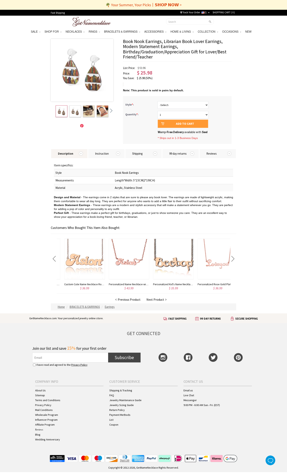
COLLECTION (207, 31)
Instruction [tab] (102, 153)
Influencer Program (46, 419)
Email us (188, 390)
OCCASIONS (231, 31)
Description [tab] (65, 153)
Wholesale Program (46, 415)
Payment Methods (119, 415)
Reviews (39, 429)
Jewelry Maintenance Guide (125, 400)
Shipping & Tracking (120, 390)
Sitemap (40, 395)
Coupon (113, 424)
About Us (40, 390)
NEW (248, 31)
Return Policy (117, 410)
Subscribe (124, 357)
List (111, 419)
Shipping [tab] (137, 153)
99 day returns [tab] (178, 153)
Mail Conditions (44, 410)
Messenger (190, 400)
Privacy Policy (79, 365)
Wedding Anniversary (47, 439)
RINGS (94, 31)
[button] (54, 259)
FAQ (111, 395)
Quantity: (131, 114)
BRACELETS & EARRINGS (121, 31)
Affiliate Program (45, 424)
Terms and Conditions (47, 400)
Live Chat (189, 395)
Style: (129, 104)
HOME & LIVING (181, 31)
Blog (37, 434)
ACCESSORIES (154, 31)
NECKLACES (74, 31)
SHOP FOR (52, 31)
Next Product (155, 299)
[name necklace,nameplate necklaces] (91, 21)
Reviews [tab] (211, 153)
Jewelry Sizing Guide (121, 405)
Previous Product (129, 299)
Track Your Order (191, 12)
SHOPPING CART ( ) (224, 12)
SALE (35, 31)
